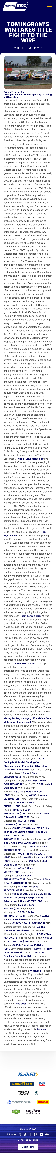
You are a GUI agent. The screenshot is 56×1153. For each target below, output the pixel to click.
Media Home (28, 1146)
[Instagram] (36, 1134)
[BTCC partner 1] (28, 1074)
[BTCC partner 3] (42, 1084)
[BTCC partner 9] (33, 1111)
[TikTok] (25, 1134)
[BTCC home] (15, 6)
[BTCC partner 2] (22, 1084)
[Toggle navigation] (49, 6)
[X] (19, 1134)
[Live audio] (47, 1134)
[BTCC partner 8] (16, 1111)
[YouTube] (41, 1134)
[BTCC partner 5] (36, 1093)
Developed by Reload (28, 1140)
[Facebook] (30, 1134)
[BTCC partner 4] (23, 1093)
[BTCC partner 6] (19, 1102)
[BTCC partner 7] (43, 1102)
